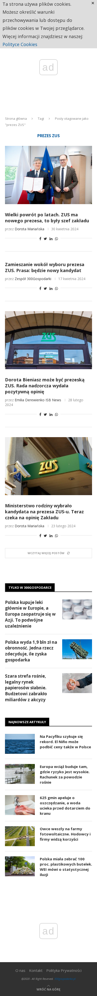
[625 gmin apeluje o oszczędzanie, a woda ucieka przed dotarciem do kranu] (20, 805)
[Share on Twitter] (45, 238)
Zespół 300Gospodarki (33, 278)
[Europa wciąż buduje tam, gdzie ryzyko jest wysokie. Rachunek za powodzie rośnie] (20, 774)
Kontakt (36, 970)
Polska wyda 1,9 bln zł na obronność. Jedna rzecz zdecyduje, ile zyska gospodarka (31, 651)
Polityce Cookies (19, 44)
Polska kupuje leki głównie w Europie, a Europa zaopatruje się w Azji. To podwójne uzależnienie (30, 614)
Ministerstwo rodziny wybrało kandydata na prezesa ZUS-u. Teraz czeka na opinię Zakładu (44, 512)
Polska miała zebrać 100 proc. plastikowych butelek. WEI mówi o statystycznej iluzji (66, 866)
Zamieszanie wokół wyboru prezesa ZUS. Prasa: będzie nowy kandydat (44, 267)
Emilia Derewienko (30, 400)
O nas (20, 970)
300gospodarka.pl (65, 979)
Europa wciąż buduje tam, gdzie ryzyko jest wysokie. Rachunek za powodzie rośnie (65, 774)
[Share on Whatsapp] (56, 238)
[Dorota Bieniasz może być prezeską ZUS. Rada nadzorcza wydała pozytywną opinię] (48, 340)
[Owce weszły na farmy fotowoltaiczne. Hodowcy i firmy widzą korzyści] (20, 836)
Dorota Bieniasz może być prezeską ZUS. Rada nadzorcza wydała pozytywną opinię (45, 386)
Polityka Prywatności (64, 970)
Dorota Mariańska (29, 229)
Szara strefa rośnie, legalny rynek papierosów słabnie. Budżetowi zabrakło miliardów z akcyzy (26, 688)
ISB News (53, 400)
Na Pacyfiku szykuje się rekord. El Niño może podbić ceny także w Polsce (65, 741)
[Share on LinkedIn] (50, 238)
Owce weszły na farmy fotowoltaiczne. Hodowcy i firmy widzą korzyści (65, 834)
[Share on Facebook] (40, 238)
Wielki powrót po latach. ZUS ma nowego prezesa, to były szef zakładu (47, 218)
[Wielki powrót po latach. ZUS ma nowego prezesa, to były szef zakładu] (48, 175)
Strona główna (16, 118)
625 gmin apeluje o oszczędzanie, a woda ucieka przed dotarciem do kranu (65, 805)
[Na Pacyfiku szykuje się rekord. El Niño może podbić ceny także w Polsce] (20, 744)
